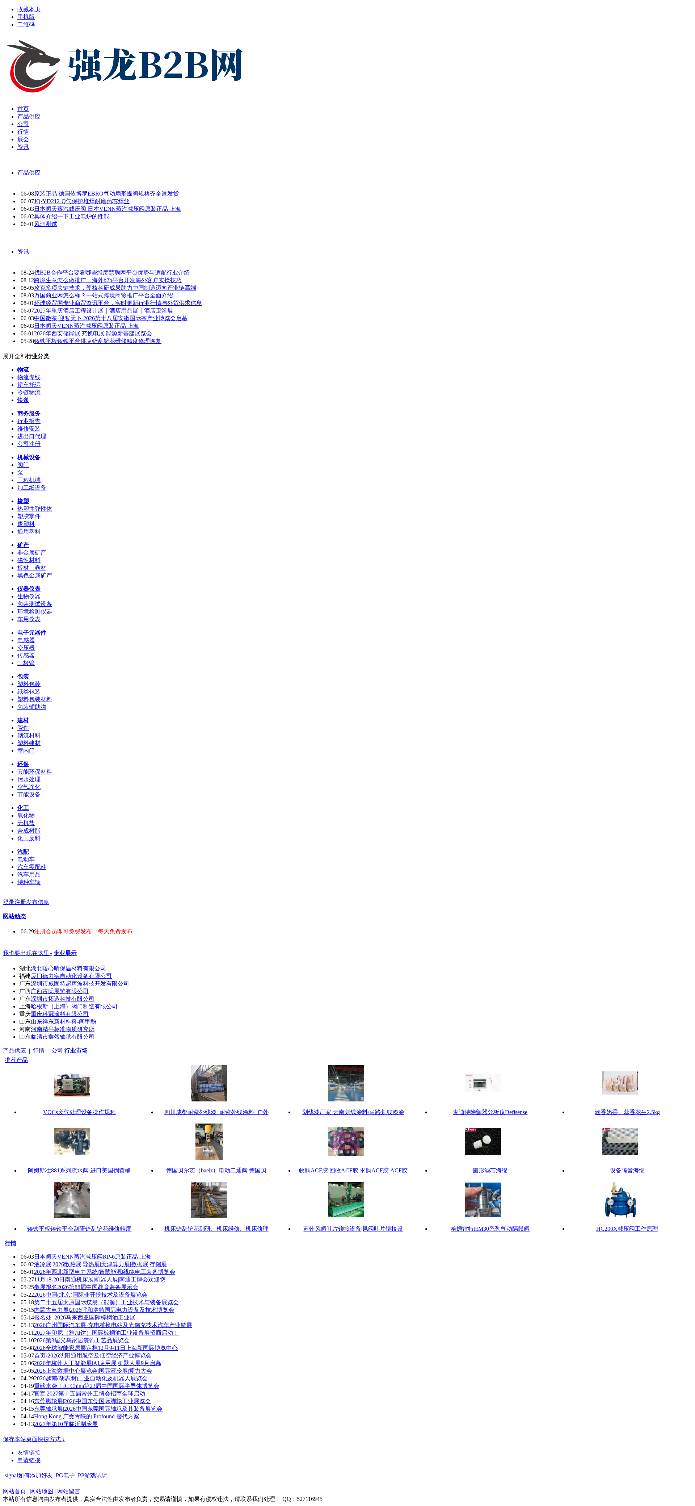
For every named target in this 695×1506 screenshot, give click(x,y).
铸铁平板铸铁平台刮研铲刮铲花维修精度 (79, 1229)
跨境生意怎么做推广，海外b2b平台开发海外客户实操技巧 (108, 280)
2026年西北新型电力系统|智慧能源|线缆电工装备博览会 (104, 1272)
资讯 (23, 251)
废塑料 (26, 524)
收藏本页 (29, 9)
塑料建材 (29, 743)
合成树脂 (29, 831)
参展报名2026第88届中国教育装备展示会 (86, 1287)
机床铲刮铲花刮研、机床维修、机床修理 (216, 1229)
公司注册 (29, 444)
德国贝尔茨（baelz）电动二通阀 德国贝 (216, 1170)
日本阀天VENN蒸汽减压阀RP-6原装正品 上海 (92, 1257)
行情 (39, 1050)
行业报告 (29, 421)
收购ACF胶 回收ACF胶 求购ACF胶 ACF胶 (353, 1170)
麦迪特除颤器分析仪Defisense (490, 1112)
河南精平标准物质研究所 (62, 1029)
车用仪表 (29, 619)
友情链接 (29, 1452)
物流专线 (29, 377)
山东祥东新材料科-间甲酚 (63, 1021)
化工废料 (29, 838)
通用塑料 (29, 531)
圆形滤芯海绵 (490, 1170)
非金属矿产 (31, 552)
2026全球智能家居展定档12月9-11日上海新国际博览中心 (106, 1348)
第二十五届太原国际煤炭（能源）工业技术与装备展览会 (106, 1302)
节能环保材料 (34, 772)
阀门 (23, 465)
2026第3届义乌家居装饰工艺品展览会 (82, 1340)
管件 (23, 728)
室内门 (26, 751)
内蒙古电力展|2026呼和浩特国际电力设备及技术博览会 (104, 1310)
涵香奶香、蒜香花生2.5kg (627, 1112)
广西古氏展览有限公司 (60, 991)
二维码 (26, 24)
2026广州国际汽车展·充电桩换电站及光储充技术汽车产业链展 (113, 1325)
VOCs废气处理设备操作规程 (79, 1112)
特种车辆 (29, 882)
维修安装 (29, 429)
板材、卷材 (31, 568)
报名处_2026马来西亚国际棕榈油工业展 (84, 1317)
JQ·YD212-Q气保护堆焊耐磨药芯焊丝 (82, 201)
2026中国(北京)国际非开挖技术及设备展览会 (91, 1295)
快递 (23, 400)
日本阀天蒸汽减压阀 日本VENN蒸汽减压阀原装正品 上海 (107, 209)
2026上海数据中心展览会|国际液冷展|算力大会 (93, 1371)
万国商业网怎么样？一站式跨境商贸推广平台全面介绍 (103, 295)
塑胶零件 (29, 516)
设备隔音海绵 (627, 1170)
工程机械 (29, 480)
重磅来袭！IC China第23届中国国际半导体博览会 (96, 1386)
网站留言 (68, 1491)
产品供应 (29, 173)
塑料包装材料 (34, 699)
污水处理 (29, 779)
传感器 (26, 655)
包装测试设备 (34, 604)
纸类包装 (29, 692)
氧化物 (26, 815)
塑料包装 (29, 684)
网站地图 (41, 1491)
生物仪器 (29, 596)
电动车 (26, 859)
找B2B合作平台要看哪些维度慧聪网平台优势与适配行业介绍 (112, 272)
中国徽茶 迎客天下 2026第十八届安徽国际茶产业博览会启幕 (111, 318)
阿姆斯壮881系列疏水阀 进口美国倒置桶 (79, 1170)
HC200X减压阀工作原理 (627, 1229)
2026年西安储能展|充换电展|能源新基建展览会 (93, 333)
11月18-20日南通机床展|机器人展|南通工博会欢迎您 (99, 1279)
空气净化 (29, 787)
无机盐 (26, 823)
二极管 (26, 663)
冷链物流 (29, 392)
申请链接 (29, 1460)
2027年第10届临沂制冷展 (66, 1424)
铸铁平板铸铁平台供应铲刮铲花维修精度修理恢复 (97, 341)
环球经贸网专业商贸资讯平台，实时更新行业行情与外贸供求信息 (118, 303)
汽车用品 (29, 874)
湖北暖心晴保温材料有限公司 (68, 968)
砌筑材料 (29, 735)
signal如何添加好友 (29, 1475)
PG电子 (65, 1475)
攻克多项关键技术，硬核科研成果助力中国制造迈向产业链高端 (115, 288)
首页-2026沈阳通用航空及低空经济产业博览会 (93, 1355)
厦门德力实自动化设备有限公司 (71, 976)
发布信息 (37, 902)
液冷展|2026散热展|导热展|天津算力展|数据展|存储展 (100, 1264)
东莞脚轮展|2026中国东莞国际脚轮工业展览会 (92, 1401)
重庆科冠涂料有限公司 (60, 1014)
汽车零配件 (31, 867)
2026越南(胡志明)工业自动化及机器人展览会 (91, 1378)
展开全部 (14, 356)
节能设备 (29, 794)
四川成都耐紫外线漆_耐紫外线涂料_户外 (216, 1112)
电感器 (26, 640)
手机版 (26, 17)
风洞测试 (45, 224)
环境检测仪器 (34, 611)
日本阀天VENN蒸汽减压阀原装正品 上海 (86, 326)
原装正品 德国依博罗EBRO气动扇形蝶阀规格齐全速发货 (106, 194)
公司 (57, 1050)
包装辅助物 (31, 707)
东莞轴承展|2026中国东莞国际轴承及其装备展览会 (98, 1409)
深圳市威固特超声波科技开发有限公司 (80, 983)
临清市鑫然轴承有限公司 (62, 1037)
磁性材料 (29, 560)
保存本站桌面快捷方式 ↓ (34, 1439)
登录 (8, 902)
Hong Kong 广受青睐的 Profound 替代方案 (86, 1416)
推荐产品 (16, 1060)
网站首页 (14, 1491)
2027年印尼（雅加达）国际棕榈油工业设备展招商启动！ (106, 1333)
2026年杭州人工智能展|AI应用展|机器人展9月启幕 (97, 1363)
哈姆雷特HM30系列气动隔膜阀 (490, 1229)
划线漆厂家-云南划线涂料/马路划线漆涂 (353, 1112)
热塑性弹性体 (34, 509)
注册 (20, 902)
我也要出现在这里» (27, 953)
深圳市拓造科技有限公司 (62, 999)
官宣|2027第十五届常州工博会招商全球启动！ (92, 1393)
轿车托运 (29, 385)
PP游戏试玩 (93, 1475)
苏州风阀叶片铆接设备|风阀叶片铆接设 (353, 1229)
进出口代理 (31, 436)
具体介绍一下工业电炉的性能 (71, 216)
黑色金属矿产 (34, 575)
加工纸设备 (31, 488)
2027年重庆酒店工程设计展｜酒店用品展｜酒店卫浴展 (103, 311)
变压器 (26, 648)
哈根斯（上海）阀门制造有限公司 (74, 1006)
